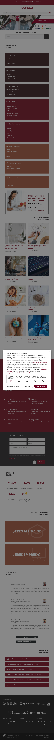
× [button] (49, 351)
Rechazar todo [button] (26, 386)
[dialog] (27, 370)
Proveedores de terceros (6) (40, 362)
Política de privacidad (24, 373)
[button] (13, 386)
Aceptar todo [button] (41, 386)
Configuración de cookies (13, 373)
